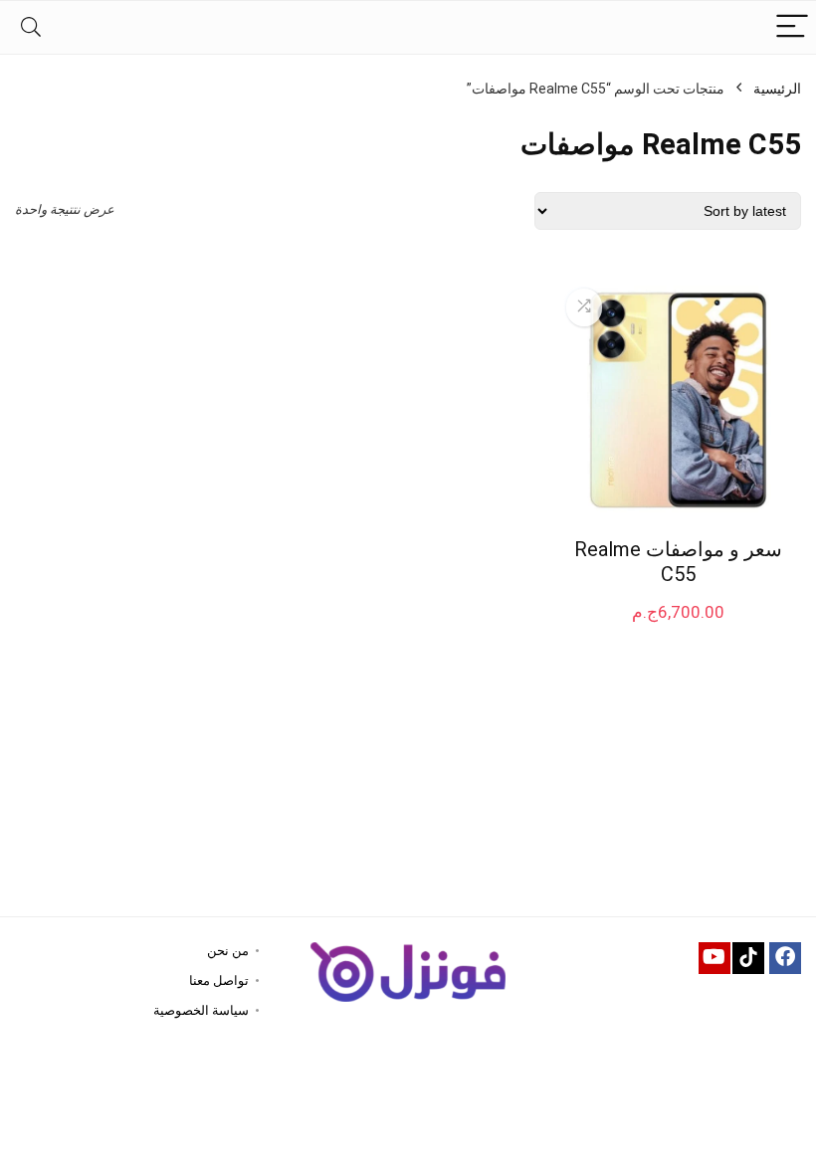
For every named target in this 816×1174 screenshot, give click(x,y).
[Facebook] (785, 958)
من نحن (228, 950)
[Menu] (792, 27)
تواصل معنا (219, 980)
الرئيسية (777, 89)
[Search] (31, 27)
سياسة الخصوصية (201, 1010)
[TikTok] (748, 958)
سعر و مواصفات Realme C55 (678, 561)
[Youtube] (714, 958)
